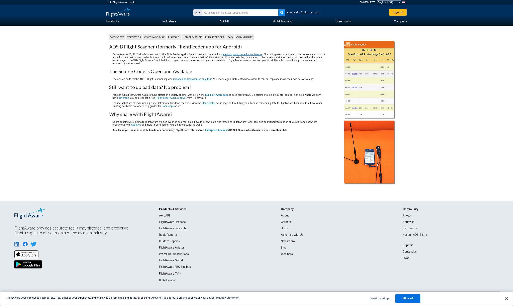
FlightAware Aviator (171, 247)
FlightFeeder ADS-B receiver (171, 98)
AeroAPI (164, 215)
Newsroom (288, 241)
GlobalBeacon (168, 280)
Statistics (134, 37)
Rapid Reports (168, 234)
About (285, 215)
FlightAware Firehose (172, 221)
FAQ (230, 37)
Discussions (410, 228)
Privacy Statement (227, 297)
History (285, 228)
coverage (123, 98)
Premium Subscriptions (174, 254)
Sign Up (398, 12)
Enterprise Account (216, 130)
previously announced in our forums (242, 54)
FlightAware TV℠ (170, 273)
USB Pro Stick (192, 37)
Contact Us (410, 251)
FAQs (406, 258)
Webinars (287, 254)
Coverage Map (154, 37)
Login (132, 2)
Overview (117, 37)
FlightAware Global (171, 260)
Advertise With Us (292, 234)
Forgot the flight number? (303, 12)
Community (244, 37)
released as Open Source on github (192, 79)
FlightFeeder (214, 37)
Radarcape (168, 106)
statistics (135, 124)
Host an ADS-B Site (415, 234)
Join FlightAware (117, 2)
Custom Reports (169, 241)
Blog (284, 247)
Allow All (408, 298)
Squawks (408, 221)
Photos (407, 215)
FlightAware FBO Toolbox (175, 266)
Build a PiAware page (216, 95)
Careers (286, 221)
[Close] (506, 298)
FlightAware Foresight (173, 228)
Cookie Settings (380, 298)
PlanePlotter (208, 103)
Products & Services (173, 209)
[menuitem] (112, 21)
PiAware (174, 37)
